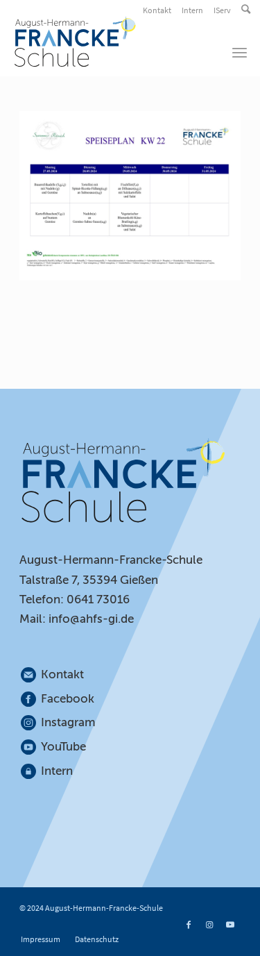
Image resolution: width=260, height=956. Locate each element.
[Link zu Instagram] (209, 924)
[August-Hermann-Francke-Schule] (106, 41)
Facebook (67, 698)
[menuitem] (158, 10)
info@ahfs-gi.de (91, 619)
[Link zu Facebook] (188, 924)
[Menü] (239, 52)
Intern (192, 10)
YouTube (63, 746)
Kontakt (157, 10)
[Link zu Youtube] (230, 924)
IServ (222, 10)
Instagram (68, 722)
